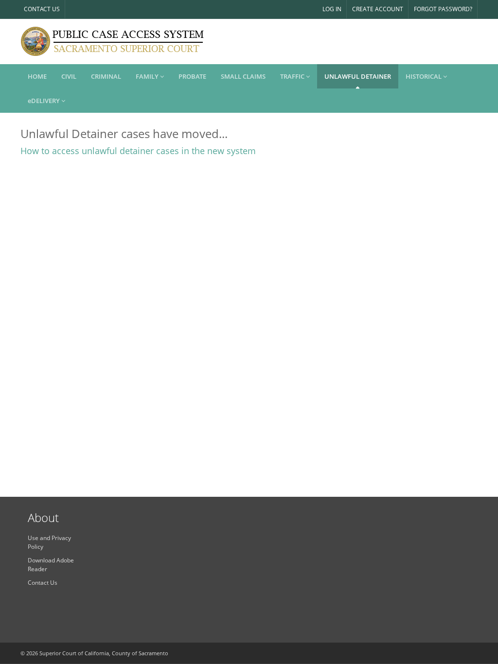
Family (148, 76)
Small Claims (243, 76)
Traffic (293, 76)
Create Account (377, 9)
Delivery (44, 100)
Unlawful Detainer (357, 76)
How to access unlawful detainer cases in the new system (138, 151)
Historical (424, 76)
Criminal (106, 76)
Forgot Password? (443, 9)
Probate (192, 76)
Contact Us (42, 9)
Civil (68, 76)
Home (37, 76)
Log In (331, 9)
